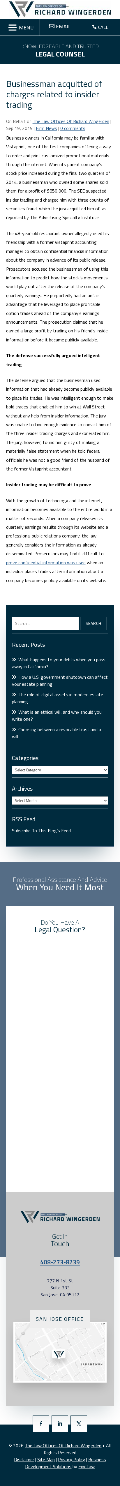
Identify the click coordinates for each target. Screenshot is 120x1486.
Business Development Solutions (65, 1463)
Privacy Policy (71, 1459)
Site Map (46, 1459)
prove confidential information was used (46, 562)
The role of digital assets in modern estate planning (57, 698)
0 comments (72, 128)
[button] (20, 27)
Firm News (46, 128)
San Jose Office (60, 1319)
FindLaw (86, 1466)
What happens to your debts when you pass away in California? (58, 663)
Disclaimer (24, 1459)
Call (103, 27)
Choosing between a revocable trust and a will (56, 733)
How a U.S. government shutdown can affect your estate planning (60, 681)
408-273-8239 (60, 1262)
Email (63, 26)
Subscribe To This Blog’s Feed (41, 830)
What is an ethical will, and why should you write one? (57, 715)
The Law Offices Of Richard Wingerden (71, 121)
